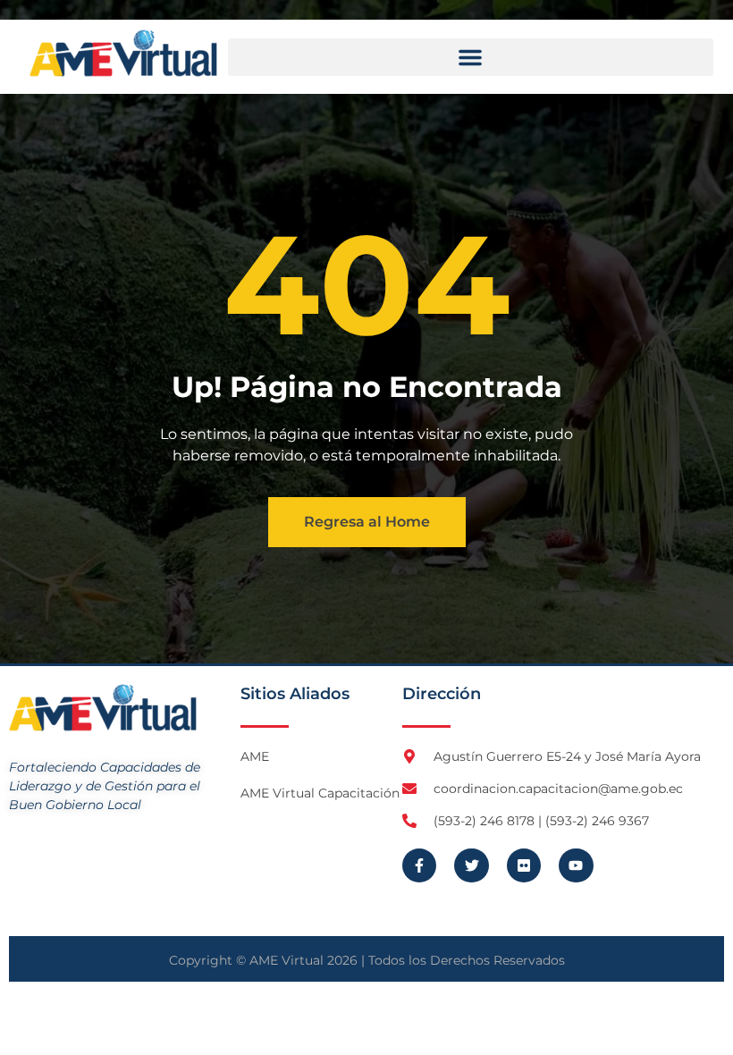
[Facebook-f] (419, 865)
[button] (470, 57)
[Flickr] (524, 865)
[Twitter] (471, 865)
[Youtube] (576, 865)
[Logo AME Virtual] (123, 53)
